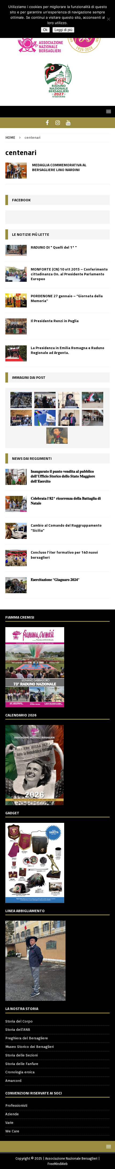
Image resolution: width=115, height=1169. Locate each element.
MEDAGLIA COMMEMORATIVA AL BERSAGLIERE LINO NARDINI (59, 167)
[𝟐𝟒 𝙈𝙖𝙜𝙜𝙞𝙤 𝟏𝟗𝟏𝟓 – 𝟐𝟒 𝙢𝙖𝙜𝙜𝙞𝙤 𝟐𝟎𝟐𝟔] (92, 400)
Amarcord (13, 1081)
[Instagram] (57, 122)
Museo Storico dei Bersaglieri (29, 1047)
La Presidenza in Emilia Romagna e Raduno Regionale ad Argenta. (67, 350)
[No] (108, 19)
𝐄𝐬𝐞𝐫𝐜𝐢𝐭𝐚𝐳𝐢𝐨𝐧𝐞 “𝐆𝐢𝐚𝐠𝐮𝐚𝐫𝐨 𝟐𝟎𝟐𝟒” (55, 579)
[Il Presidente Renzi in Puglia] (16, 326)
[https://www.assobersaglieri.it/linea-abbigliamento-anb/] (35, 998)
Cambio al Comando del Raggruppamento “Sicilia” (66, 527)
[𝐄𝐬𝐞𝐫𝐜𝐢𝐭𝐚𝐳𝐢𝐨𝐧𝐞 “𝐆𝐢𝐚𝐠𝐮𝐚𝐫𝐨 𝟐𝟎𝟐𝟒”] (16, 585)
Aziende (12, 1114)
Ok (45, 30)
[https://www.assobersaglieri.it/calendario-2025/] (34, 802)
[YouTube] (68, 122)
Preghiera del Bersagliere (26, 1038)
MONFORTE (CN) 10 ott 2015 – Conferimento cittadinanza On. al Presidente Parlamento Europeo (69, 273)
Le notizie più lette (30, 234)
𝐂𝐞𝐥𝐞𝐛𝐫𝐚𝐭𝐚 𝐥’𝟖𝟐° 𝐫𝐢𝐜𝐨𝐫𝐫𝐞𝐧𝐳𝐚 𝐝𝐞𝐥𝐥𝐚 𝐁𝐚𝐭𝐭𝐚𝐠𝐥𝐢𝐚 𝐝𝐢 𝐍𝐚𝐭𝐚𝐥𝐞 (66, 500)
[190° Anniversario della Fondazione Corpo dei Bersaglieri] (21, 400)
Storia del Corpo (19, 1021)
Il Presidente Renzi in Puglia (55, 320)
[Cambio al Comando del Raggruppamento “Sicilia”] (16, 531)
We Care (12, 1131)
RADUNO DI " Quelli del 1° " (54, 247)
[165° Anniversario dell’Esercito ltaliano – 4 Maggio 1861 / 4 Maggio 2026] (45, 418)
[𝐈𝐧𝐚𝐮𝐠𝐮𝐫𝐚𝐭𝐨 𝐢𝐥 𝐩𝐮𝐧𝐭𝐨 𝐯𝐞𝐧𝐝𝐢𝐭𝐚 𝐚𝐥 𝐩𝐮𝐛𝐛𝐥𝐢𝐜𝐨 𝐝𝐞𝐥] (16, 477)
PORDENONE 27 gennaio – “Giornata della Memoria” (67, 298)
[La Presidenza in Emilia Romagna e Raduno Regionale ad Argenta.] (16, 353)
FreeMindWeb (58, 1164)
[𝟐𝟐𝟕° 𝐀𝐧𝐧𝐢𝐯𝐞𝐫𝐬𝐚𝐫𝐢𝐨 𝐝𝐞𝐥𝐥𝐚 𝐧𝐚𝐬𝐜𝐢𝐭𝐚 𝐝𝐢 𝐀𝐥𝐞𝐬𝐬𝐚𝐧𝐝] (57, 435)
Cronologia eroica (19, 1072)
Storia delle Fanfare (21, 1064)
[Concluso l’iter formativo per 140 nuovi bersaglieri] (16, 558)
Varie (9, 1123)
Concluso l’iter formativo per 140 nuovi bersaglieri (64, 554)
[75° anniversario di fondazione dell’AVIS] (68, 418)
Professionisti (16, 1106)
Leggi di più (63, 30)
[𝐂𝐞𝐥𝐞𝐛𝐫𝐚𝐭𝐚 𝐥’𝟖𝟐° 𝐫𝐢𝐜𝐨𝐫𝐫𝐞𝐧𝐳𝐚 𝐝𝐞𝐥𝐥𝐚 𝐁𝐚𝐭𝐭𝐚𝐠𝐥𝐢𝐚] (16, 504)
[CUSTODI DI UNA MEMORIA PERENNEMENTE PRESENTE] (45, 400)
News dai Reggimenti (32, 458)
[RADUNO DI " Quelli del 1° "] (16, 250)
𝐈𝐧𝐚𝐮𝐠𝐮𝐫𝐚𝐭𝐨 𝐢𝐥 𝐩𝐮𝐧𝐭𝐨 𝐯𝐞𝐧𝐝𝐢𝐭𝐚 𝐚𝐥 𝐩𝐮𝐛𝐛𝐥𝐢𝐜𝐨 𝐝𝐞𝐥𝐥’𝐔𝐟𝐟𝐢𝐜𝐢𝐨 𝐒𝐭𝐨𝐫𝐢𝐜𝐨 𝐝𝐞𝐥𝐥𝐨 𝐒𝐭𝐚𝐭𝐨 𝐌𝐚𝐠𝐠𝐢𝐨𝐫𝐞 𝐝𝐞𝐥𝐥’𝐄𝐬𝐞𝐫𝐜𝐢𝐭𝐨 (63, 476)
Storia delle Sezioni (21, 1055)
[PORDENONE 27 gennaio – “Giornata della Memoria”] (16, 300)
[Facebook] (47, 122)
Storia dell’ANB (17, 1030)
